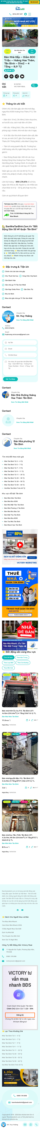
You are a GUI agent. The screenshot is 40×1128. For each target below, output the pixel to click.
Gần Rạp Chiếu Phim (12, 289)
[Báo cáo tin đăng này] (22, 76)
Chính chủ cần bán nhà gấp (15, 271)
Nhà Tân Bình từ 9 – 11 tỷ (14, 471)
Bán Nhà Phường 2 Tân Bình (14, 508)
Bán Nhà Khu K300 (11, 501)
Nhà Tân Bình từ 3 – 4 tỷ (13, 461)
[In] (11, 76)
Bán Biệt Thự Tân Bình (12, 515)
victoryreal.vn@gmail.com (15, 961)
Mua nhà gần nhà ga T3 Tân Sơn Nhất (18, 298)
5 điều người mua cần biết (11, 929)
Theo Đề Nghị (8, 657)
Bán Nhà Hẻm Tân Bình (19, 51)
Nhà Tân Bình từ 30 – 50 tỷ (14, 481)
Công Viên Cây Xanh (29, 276)
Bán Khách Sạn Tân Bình (13, 525)
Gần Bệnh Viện (10, 280)
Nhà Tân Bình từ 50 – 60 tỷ (14, 485)
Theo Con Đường (23, 662)
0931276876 (9, 328)
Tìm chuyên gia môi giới (11, 936)
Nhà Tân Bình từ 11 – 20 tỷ (14, 475)
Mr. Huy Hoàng (24, 315)
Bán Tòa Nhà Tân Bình (12, 521)
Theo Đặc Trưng (22, 657)
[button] (29, 14)
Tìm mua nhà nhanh (9, 921)
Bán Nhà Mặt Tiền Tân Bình (14, 505)
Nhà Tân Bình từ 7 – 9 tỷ (13, 468)
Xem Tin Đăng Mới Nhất (24, 320)
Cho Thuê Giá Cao (11, 276)
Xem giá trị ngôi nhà (10, 940)
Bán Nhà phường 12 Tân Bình (24, 443)
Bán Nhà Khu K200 (11, 518)
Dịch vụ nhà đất (8, 932)
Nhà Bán (7, 51)
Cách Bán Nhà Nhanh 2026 (12, 925)
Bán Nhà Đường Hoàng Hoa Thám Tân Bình (23, 396)
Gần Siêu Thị (28, 289)
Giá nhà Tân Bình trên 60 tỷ (14, 488)
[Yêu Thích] (6, 76)
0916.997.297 (18, 14)
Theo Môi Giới (8, 668)
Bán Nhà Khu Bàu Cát (12, 511)
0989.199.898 (11, 956)
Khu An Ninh (9, 294)
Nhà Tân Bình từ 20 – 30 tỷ (14, 478)
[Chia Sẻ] (17, 76)
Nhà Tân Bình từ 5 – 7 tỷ (13, 465)
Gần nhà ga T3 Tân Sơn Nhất (15, 285)
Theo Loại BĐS (8, 662)
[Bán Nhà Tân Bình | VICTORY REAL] (20, 8)
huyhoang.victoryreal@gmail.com (17, 334)
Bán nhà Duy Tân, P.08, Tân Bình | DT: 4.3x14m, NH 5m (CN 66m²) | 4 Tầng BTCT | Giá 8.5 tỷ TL (20, 837)
